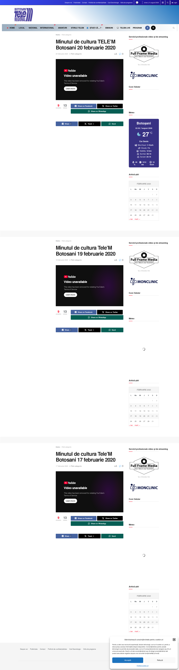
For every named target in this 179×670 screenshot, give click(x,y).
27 (144, 215)
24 (131, 215)
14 (148, 205)
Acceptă (127, 660)
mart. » (137, 219)
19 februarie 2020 (62, 260)
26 (140, 215)
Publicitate (77, 2)
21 (148, 210)
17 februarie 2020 (62, 466)
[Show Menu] (163, 2)
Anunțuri (62, 28)
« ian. (131, 219)
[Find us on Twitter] (153, 27)
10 (131, 205)
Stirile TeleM (77, 28)
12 (140, 205)
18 (135, 210)
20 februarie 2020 (62, 54)
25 (135, 215)
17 (131, 210)
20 (144, 210)
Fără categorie (66, 35)
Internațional (47, 28)
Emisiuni (109, 28)
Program (137, 28)
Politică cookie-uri (143, 666)
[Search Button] (167, 2)
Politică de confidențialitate (97, 2)
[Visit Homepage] (17, 14)
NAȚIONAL (33, 28)
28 (148, 215)
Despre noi (68, 2)
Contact (84, 2)
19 (140, 210)
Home (12, 28)
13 (144, 205)
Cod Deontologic (113, 2)
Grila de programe (126, 2)
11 (135, 205)
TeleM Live (125, 28)
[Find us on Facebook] (147, 27)
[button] (174, 639)
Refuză (160, 660)
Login (175, 2)
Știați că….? (95, 28)
